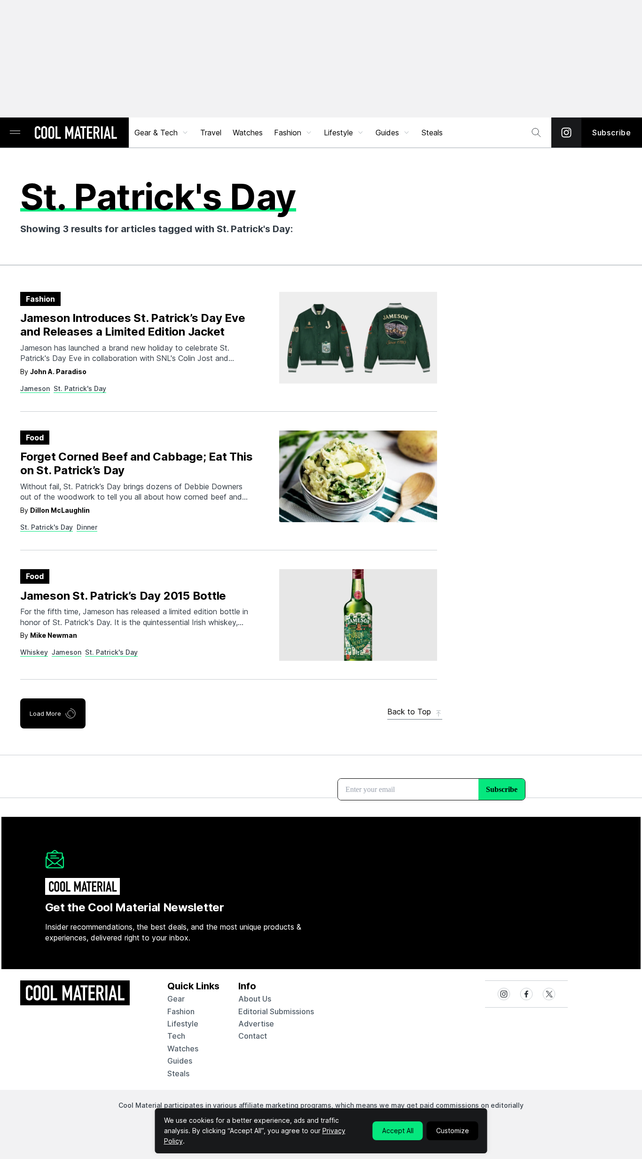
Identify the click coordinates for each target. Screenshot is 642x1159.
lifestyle (182, 1023)
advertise (256, 1023)
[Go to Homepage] (75, 133)
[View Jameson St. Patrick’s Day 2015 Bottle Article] (358, 615)
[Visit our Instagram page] (566, 132)
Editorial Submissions (276, 1011)
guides (179, 1060)
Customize (452, 1131)
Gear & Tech (156, 132)
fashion (181, 1011)
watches (182, 1048)
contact (252, 1036)
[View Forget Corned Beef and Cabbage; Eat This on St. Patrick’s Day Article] (358, 476)
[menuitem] (162, 132)
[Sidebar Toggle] (15, 133)
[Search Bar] (536, 132)
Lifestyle (338, 132)
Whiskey (34, 652)
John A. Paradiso (58, 372)
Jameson (35, 388)
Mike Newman (53, 635)
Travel (210, 132)
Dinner (87, 527)
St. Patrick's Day (80, 388)
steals (432, 132)
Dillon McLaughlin (60, 510)
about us (254, 998)
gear (176, 998)
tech (176, 1036)
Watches (248, 132)
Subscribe (611, 132)
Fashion (287, 132)
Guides (387, 132)
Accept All (398, 1131)
